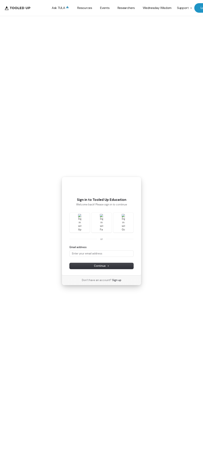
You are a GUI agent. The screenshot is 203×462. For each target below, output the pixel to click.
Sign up (116, 280)
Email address (78, 247)
